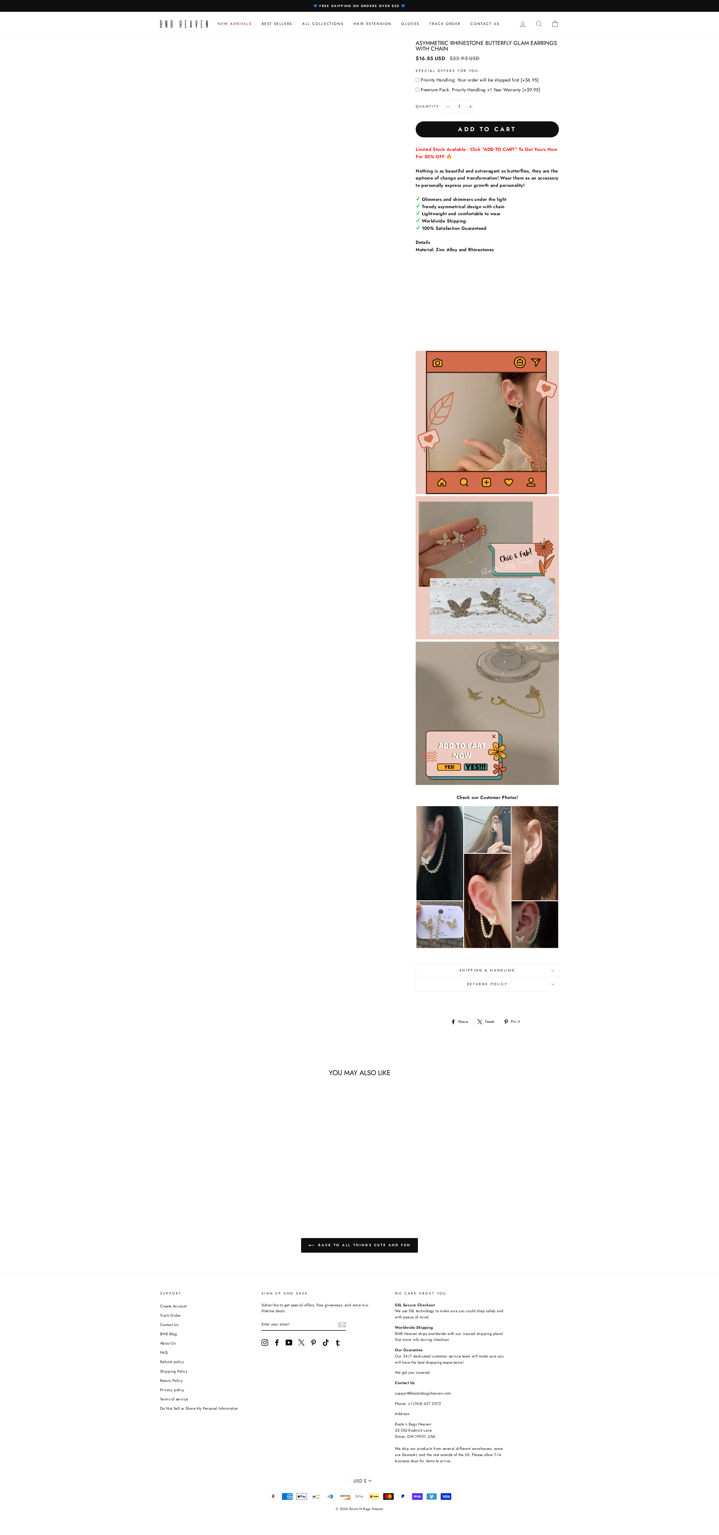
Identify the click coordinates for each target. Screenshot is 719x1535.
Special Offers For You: (448, 70)
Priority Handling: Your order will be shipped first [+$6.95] (480, 80)
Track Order (170, 1315)
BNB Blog (168, 1334)
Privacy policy (172, 1390)
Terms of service (174, 1399)
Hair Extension (373, 23)
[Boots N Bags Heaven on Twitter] (301, 1342)
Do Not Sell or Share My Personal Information (199, 1408)
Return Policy (171, 1380)
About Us (168, 1343)
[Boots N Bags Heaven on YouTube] (289, 1342)
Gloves (410, 23)
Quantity (428, 106)
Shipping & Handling (487, 970)
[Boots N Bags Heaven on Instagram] (264, 1342)
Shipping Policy (173, 1371)
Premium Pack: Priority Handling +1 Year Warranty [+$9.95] (480, 90)
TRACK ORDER (445, 23)
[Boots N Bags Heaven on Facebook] (277, 1342)
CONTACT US (484, 23)
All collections (322, 23)
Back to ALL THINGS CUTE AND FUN (363, 1245)
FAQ (164, 1352)
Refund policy (172, 1361)
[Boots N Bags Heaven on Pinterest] (313, 1342)
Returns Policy (487, 984)
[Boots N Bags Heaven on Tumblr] (338, 1342)
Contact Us (169, 1324)
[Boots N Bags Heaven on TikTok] (325, 1342)
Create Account (173, 1306)
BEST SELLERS (277, 23)
